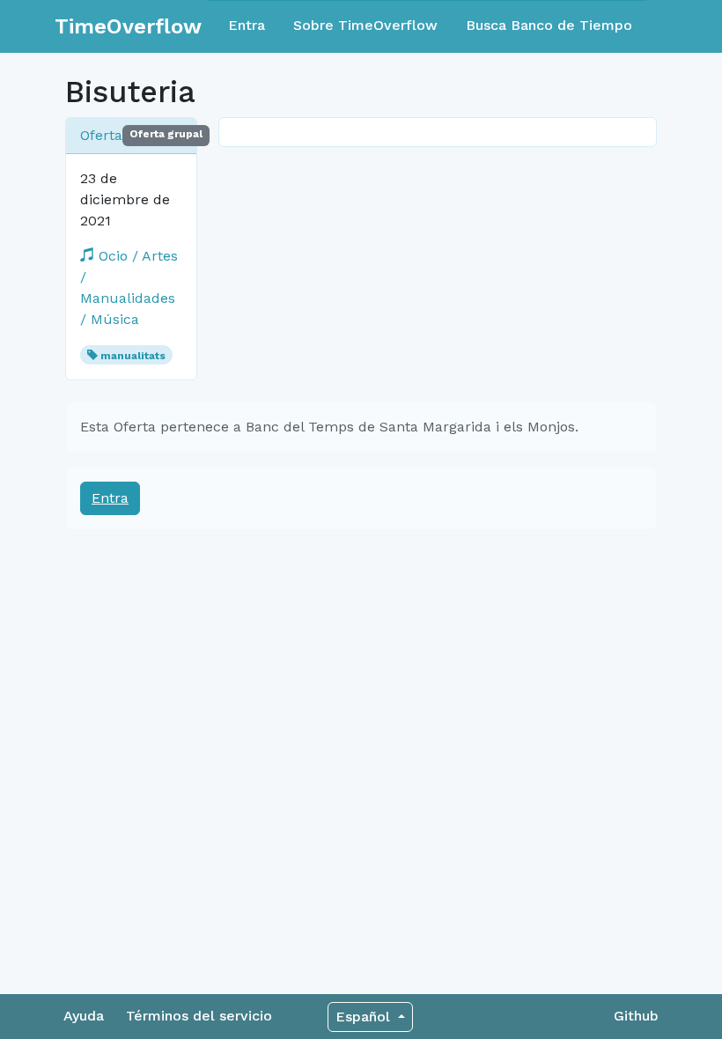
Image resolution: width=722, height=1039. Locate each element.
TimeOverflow (128, 26)
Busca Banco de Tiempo (549, 25)
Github (636, 1015)
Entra (246, 25)
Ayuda (83, 1015)
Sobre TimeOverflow (365, 25)
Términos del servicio (199, 1015)
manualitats (133, 356)
